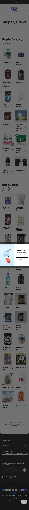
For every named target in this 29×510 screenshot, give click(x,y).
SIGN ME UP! (21, 257)
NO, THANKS (21, 259)
